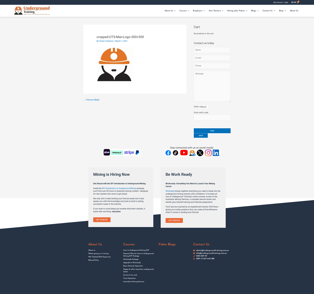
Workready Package (130, 259)
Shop (281, 11)
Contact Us (267, 11)
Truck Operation (129, 278)
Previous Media (91, 100)
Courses (183, 11)
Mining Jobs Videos (236, 11)
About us (91, 250)
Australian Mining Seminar (133, 282)
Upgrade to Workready (132, 263)
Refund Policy (93, 260)
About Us (169, 11)
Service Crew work (130, 275)
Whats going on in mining (98, 254)
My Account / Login (280, 2)
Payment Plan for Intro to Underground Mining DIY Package (138, 255)
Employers (197, 11)
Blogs (253, 11)
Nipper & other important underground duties (138, 270)
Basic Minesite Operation (133, 266)
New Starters (215, 11)
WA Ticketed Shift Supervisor (99, 257)
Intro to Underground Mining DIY (136, 250)
